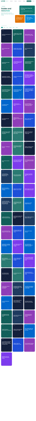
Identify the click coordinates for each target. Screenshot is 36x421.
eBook (4, 27)
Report (13, 27)
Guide (7, 27)
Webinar (17, 27)
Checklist (10, 27)
